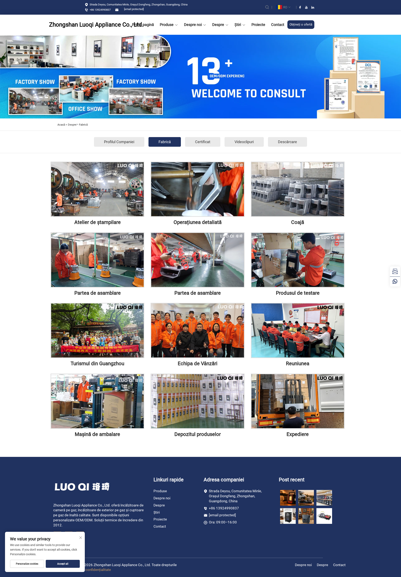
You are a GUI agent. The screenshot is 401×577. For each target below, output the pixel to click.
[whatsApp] (395, 281)
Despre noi (193, 24)
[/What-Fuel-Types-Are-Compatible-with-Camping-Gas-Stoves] (324, 516)
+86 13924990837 (100, 9)
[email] (395, 271)
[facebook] (300, 7)
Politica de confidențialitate (89, 570)
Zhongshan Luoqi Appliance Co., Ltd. (83, 24)
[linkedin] (312, 7)
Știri (238, 24)
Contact (277, 24)
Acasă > (62, 124)
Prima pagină (143, 24)
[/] (82, 486)
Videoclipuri (244, 142)
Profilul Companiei (119, 142)
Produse (167, 24)
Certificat (202, 142)
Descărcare (287, 142)
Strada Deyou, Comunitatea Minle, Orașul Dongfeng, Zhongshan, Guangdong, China (138, 4)
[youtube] (306, 7)
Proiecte (258, 24)
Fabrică (83, 124)
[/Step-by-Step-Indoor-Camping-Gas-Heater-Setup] (306, 516)
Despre (218, 24)
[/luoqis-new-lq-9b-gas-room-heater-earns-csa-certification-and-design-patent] (288, 498)
